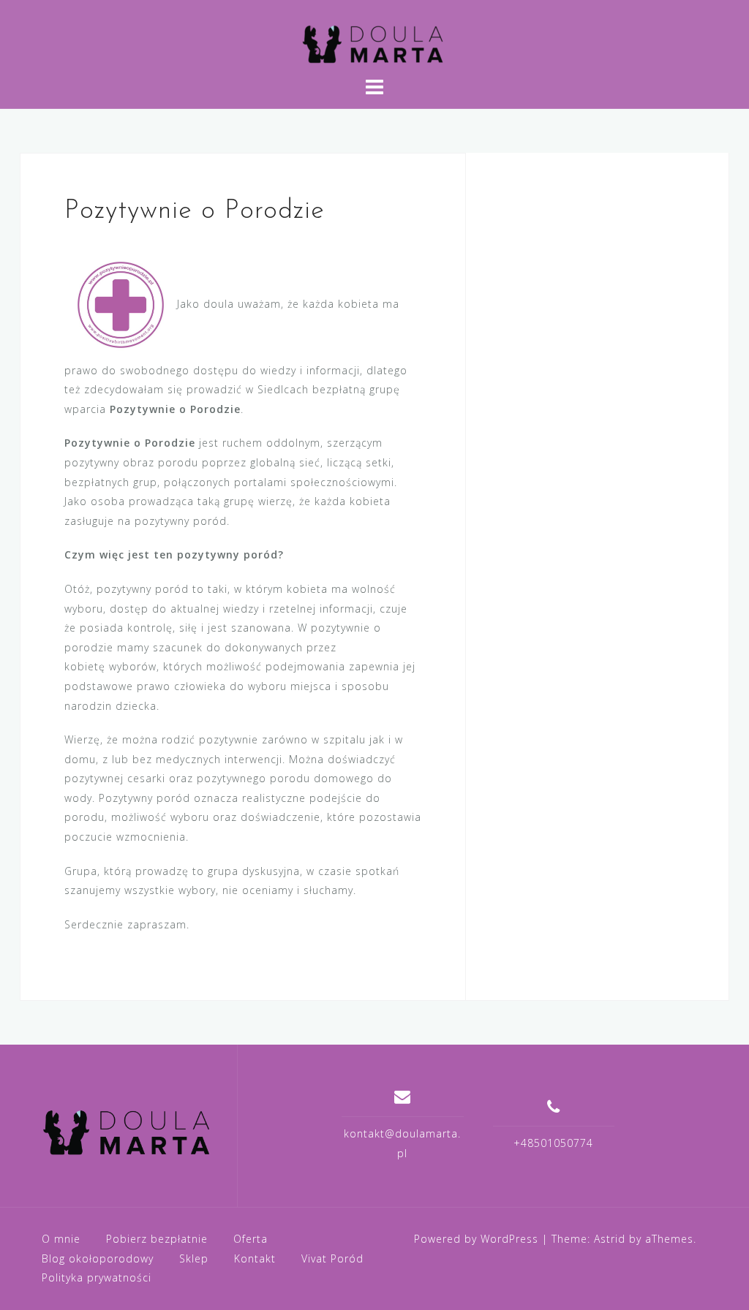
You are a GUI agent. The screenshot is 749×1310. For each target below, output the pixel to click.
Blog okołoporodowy (98, 1258)
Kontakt (255, 1258)
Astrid (609, 1239)
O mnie (61, 1239)
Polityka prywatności (96, 1277)
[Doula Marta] (128, 1131)
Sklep (193, 1258)
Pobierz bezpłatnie (157, 1239)
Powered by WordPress (476, 1239)
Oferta (250, 1239)
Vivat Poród (332, 1258)
